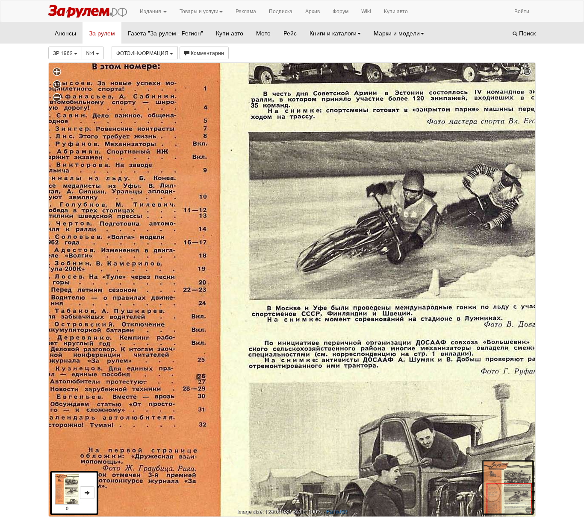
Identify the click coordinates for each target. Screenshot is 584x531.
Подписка (280, 11)
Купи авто (396, 11)
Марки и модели (397, 33)
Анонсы (65, 33)
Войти (521, 11)
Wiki (366, 11)
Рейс (290, 33)
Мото (263, 33)
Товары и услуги (199, 11)
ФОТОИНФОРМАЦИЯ (143, 52)
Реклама (246, 11)
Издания (151, 11)
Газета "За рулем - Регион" (165, 33)
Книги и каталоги (333, 33)
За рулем (102, 33)
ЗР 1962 (63, 52)
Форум (340, 11)
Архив (312, 11)
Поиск (526, 33)
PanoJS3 (337, 511)
